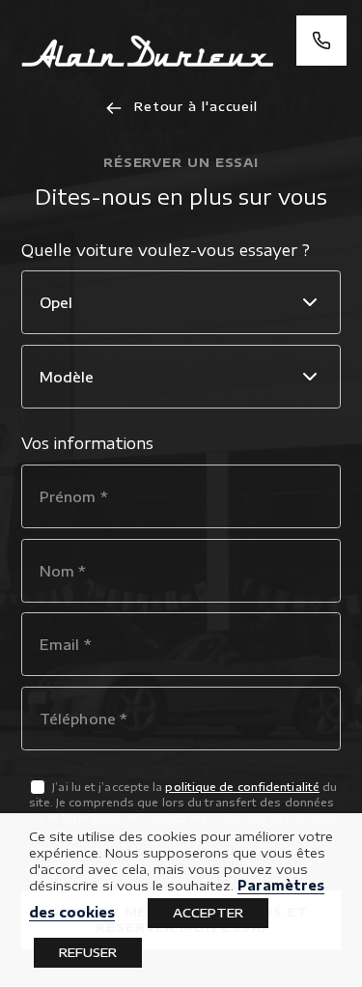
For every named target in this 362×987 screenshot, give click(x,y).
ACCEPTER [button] (208, 912)
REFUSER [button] (88, 952)
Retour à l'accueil (193, 106)
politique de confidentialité (242, 786)
